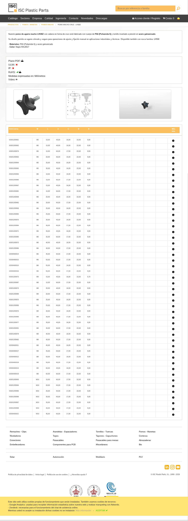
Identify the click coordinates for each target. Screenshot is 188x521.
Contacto (73, 18)
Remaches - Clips (18, 431)
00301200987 (14, 282)
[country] (177, 18)
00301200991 (14, 328)
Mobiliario (100, 457)
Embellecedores (17, 444)
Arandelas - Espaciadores (65, 431)
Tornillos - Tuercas (104, 431)
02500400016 (14, 271)
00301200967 (14, 185)
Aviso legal (39, 474)
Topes (55, 436)
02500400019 (14, 374)
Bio (140, 444)
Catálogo (13, 18)
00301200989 (14, 305)
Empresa (37, 18)
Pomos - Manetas (29, 24)
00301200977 (14, 322)
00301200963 (14, 157)
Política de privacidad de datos (20, 474)
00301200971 (14, 231)
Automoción (58, 457)
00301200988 (14, 294)
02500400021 (14, 414)
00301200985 (14, 237)
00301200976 (14, 311)
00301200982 (14, 202)
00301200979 (14, 151)
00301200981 (14, 191)
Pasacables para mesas (107, 440)
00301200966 (14, 174)
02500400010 (14, 265)
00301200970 (14, 220)
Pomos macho (47, 24)
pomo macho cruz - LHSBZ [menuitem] (69, 24)
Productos (13, 24)
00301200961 (14, 140)
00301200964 (14, 162)
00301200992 (14, 339)
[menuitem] (13, 24)
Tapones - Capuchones (107, 436)
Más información (84, 510)
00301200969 (14, 208)
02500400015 (14, 259)
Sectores (25, 18)
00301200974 (14, 288)
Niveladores (15, 436)
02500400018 (14, 362)
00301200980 (14, 180)
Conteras (143, 436)
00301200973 (14, 277)
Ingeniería (61, 18)
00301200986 (14, 248)
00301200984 (14, 225)
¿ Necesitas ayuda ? (78, 474)
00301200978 (14, 334)
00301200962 (14, 145)
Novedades (87, 18)
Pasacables (58, 440)
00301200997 (14, 402)
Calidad (49, 18)
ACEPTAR (100, 510)
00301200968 (14, 197)
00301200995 (14, 391)
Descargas (101, 18)
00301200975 (14, 299)
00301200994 (14, 385)
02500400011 (14, 345)
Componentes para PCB (64, 444)
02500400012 (14, 357)
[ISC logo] (28, 9)
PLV (141, 457)
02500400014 (14, 254)
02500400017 (14, 351)
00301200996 (14, 396)
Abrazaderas (145, 440)
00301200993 (14, 379)
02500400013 (14, 368)
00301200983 (14, 214)
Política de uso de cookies (57, 474)
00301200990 (14, 317)
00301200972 (14, 242)
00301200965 (14, 168)
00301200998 (14, 408)
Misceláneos (102, 444)
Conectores (15, 440)
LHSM (156, 39)
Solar (12, 457)
